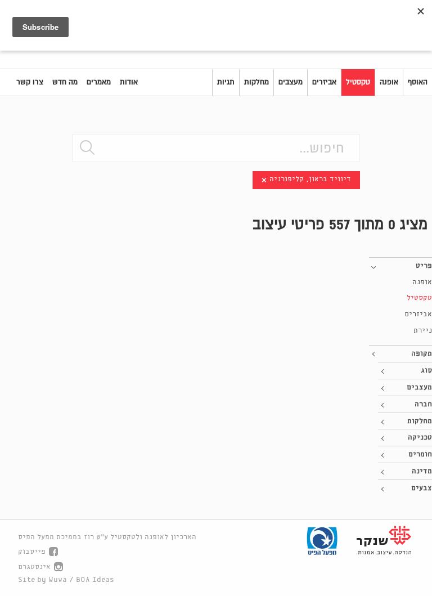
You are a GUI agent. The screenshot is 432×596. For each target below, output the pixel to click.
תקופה (421, 353)
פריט (424, 266)
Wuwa (57, 580)
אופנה (389, 82)
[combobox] (216, 148)
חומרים (420, 454)
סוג (426, 370)
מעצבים (290, 82)
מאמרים (99, 82)
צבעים (421, 488)
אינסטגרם (34, 567)
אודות (129, 82)
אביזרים (324, 82)
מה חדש (65, 82)
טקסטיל (358, 82)
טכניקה (420, 437)
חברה (423, 404)
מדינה (422, 471)
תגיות (226, 82)
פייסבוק (32, 551)
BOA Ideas (95, 580)
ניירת (422, 330)
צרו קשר (29, 82)
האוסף (418, 82)
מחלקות (256, 82)
